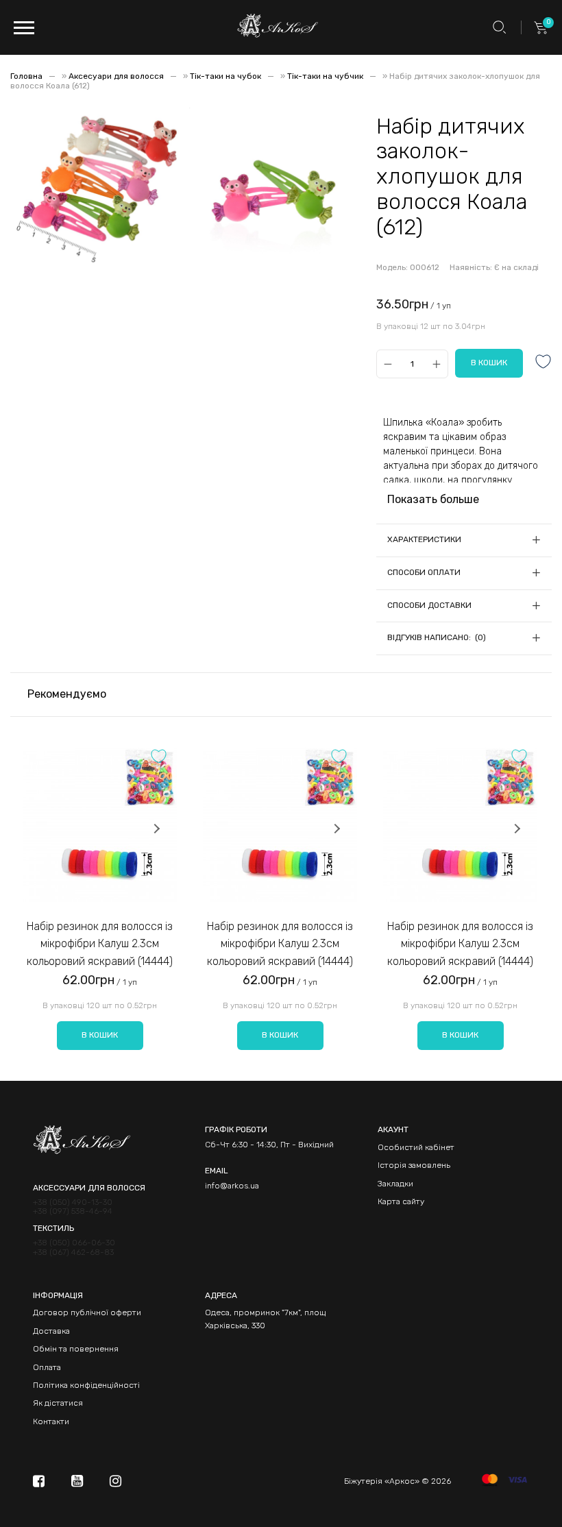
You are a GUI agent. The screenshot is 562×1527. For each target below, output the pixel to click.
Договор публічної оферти (87, 1312)
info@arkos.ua (232, 1185)
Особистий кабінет (416, 1147)
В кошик (100, 1035)
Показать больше (433, 499)
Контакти (51, 1421)
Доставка (51, 1331)
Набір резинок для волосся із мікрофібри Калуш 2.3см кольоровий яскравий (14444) (100, 944)
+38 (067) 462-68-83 (73, 1252)
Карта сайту (401, 1201)
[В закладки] (543, 362)
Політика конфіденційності (86, 1385)
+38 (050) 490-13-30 (72, 1202)
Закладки (395, 1183)
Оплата (47, 1367)
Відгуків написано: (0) (436, 637)
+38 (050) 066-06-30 (74, 1242)
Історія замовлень (414, 1165)
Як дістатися (58, 1403)
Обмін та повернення (76, 1349)
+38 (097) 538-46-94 (72, 1211)
